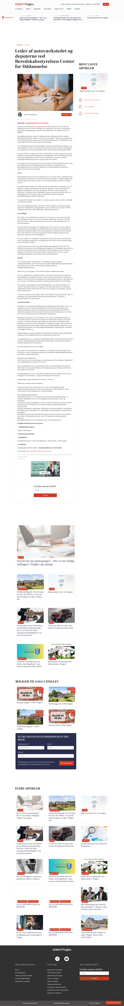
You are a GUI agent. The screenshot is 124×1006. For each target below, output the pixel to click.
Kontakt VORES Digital (22, 978)
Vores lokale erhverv (54, 973)
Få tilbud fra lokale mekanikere (57, 990)
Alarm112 (19, 9)
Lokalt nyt (58, 9)
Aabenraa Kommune (54, 984)
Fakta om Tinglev (53, 978)
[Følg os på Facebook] (57, 958)
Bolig (28, 9)
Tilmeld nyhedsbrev (113, 1003)
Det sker (47, 9)
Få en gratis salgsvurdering (56, 987)
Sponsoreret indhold (54, 993)
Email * (49, 744)
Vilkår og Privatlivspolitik (23, 976)
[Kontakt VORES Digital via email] (66, 958)
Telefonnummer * (24, 744)
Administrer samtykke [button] (22, 981)
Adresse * (21, 752)
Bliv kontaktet (66, 763)
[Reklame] (45, 469)
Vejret (77, 9)
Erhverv (37, 9)
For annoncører (20, 973)
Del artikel (65, 114)
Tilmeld (106, 4)
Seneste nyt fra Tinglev (55, 970)
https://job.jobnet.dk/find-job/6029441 (39, 451)
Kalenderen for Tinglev (55, 976)
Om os (17, 970)
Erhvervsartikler (52, 981)
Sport (69, 9)
